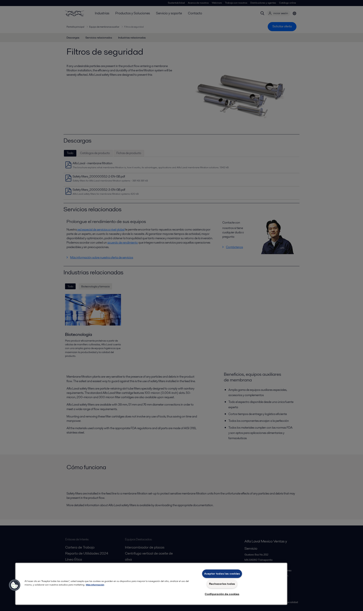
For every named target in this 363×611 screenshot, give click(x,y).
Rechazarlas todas (222, 584)
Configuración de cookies (222, 594)
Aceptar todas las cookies (222, 574)
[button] (15, 585)
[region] (151, 584)
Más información (95, 584)
